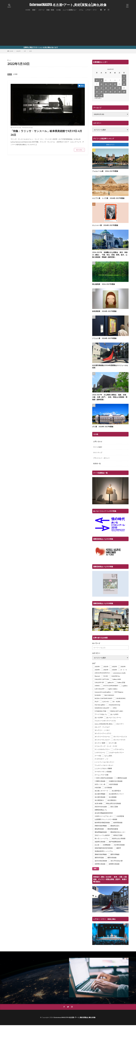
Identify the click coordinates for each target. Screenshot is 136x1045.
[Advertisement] (68, 30)
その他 (58, 10)
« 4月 (96, 98)
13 (115, 84)
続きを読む (79, 150)
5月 (25, 51)
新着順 (9, 74)
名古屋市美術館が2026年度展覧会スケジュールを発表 (110, 366)
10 (101, 84)
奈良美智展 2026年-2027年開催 (104, 311)
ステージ (41, 10)
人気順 (15, 74)
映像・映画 (50, 10)
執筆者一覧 (97, 463)
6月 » (99, 98)
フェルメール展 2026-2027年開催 (105, 171)
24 (101, 92)
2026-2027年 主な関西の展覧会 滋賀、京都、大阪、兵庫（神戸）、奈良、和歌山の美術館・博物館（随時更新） (110, 397)
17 (101, 88)
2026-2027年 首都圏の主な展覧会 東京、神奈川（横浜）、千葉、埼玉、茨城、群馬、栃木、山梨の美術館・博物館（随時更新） (110, 254)
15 (124, 84)
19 (110, 88)
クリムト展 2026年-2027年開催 (104, 338)
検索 (95, 868)
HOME (28, 10)
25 (106, 92)
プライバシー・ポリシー (101, 458)
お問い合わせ (97, 441)
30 (97, 95)
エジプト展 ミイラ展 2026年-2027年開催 (108, 198)
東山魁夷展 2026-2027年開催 (103, 284)
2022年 (18, 51)
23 (97, 92)
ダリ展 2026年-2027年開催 (102, 426)
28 (119, 92)
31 (101, 95)
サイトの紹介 (97, 447)
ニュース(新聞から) (69, 10)
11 (106, 84)
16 (97, 88)
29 (124, 92)
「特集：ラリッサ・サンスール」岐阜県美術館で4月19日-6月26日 (46, 132)
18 (106, 88)
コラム (81, 10)
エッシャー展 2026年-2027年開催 (105, 225)
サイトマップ (97, 452)
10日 (30, 51)
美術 (33, 10)
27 (115, 92)
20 (115, 88)
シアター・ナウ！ (91, 10)
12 (110, 84)
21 (119, 88)
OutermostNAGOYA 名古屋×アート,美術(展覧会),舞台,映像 (68, 4)
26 (110, 92)
